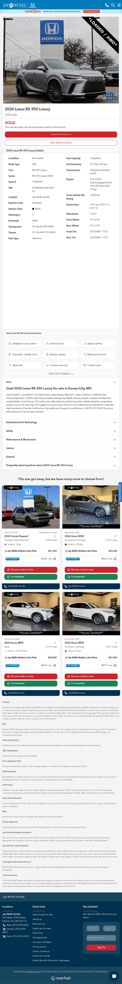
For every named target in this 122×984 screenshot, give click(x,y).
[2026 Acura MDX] (31, 613)
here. (84, 827)
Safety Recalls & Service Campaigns (51, 960)
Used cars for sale (42, 929)
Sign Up (101, 947)
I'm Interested (17, 577)
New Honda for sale (43, 915)
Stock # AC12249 (11, 639)
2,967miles (112, 540)
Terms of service (41, 951)
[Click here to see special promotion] (61, 11)
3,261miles (112, 647)
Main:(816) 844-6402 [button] (18, 925)
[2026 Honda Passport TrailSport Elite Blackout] (31, 507)
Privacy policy (39, 947)
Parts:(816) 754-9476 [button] (18, 936)
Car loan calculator (42, 942)
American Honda (41, 956)
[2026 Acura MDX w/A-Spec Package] (91, 613)
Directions (38, 933)
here (50, 827)
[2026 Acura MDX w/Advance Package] (91, 507)
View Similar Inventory (61, 143)
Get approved (40, 938)
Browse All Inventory (61, 134)
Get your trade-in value (22, 570)
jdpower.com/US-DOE (65, 886)
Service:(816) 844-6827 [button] (14, 931)
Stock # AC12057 (72, 639)
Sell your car (39, 924)
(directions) (50, 719)
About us (37, 919)
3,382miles (51, 540)
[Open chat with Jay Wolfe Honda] (114, 976)
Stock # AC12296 (72, 533)
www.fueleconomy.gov (12, 735)
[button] (107, 5)
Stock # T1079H (11, 533)
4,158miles (51, 647)
